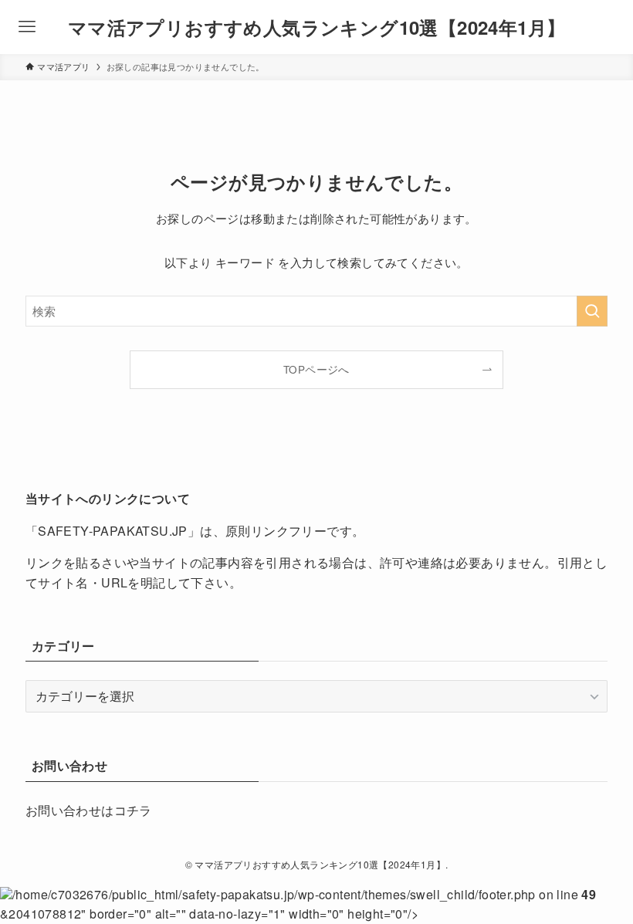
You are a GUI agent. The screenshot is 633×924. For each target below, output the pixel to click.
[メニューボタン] (27, 27)
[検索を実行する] (592, 311)
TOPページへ (316, 369)
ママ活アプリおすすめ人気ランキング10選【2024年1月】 (317, 27)
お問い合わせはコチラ (88, 810)
